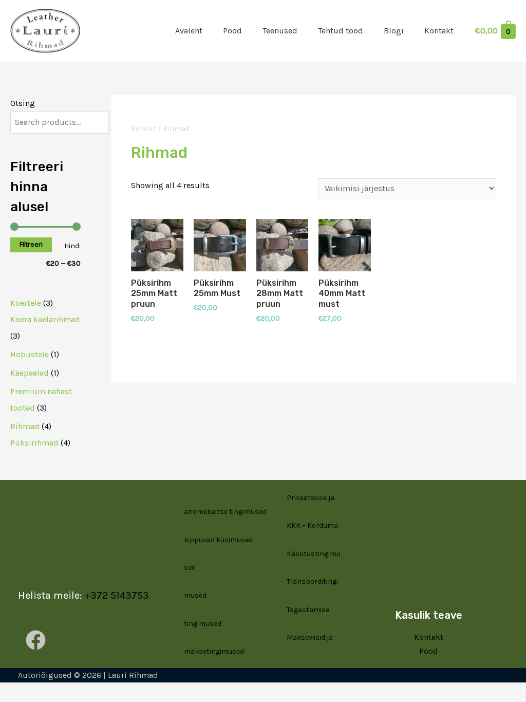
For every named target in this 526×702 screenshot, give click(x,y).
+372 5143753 (116, 595)
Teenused (279, 30)
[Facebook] (35, 640)
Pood (232, 30)
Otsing (22, 103)
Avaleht (188, 30)
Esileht (143, 128)
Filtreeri (31, 244)
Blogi (394, 30)
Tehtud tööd (340, 30)
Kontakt (439, 30)
